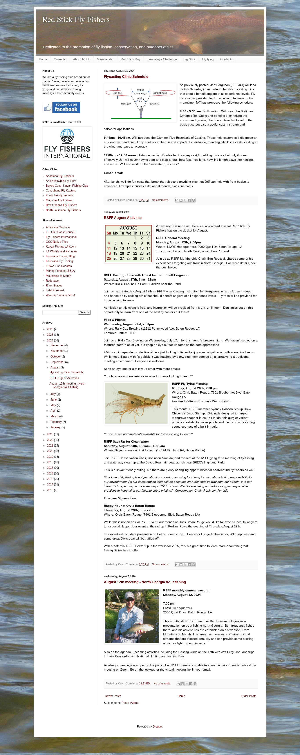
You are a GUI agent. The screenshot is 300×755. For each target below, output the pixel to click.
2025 (50, 334)
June (54, 399)
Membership (105, 59)
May (54, 405)
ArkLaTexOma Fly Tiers (61, 180)
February (57, 421)
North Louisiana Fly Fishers (63, 210)
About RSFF (81, 59)
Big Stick (189, 59)
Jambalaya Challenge (162, 59)
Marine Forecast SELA (60, 270)
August (55, 367)
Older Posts (249, 696)
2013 (50, 490)
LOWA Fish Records (59, 266)
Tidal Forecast (55, 290)
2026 (50, 329)
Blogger (157, 726)
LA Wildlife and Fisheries (61, 251)
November (57, 350)
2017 (50, 467)
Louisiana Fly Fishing (59, 261)
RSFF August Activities (123, 218)
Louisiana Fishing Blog (60, 256)
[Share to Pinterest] (193, 200)
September (58, 362)
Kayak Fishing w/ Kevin (61, 246)
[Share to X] (185, 200)
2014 (50, 484)
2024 (50, 340)
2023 (50, 434)
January (56, 427)
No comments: (161, 200)
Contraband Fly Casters (61, 190)
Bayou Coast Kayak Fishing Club (67, 185)
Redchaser (53, 280)
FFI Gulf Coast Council (60, 232)
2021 (50, 445)
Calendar (60, 59)
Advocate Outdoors (58, 227)
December (57, 345)
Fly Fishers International (61, 237)
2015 (50, 479)
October (56, 356)
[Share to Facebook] (189, 200)
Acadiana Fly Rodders (60, 176)
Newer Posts (113, 696)
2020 (50, 451)
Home (43, 59)
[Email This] (177, 200)
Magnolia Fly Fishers (59, 200)
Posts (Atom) (130, 702)
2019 (50, 456)
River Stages (54, 285)
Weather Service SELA (60, 295)
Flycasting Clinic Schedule (126, 76)
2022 (50, 440)
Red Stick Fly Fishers (76, 19)
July (54, 394)
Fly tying (208, 59)
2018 (50, 462)
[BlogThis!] (181, 200)
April (54, 410)
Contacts (226, 59)
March (55, 416)
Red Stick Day (130, 59)
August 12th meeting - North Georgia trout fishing (145, 582)
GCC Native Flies (57, 241)
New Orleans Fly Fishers (61, 205)
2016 (50, 473)
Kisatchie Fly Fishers (59, 195)
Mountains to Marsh (58, 275)
